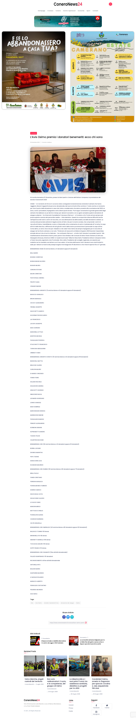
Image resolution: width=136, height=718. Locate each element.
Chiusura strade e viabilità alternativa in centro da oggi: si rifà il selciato (53, 642)
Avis (32, 603)
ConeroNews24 (29, 684)
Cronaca (33, 133)
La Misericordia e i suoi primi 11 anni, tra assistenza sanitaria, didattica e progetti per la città (78, 683)
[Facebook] (96, 706)
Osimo (78, 603)
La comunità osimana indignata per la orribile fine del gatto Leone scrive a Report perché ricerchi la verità (92, 642)
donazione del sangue (67, 603)
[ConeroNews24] (68, 4)
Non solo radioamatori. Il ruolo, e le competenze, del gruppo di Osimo (56, 682)
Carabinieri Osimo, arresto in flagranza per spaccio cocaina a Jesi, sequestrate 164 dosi (101, 683)
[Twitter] (107, 706)
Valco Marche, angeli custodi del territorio (34, 680)
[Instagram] (96, 713)
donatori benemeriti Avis (51, 603)
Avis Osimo (38, 603)
